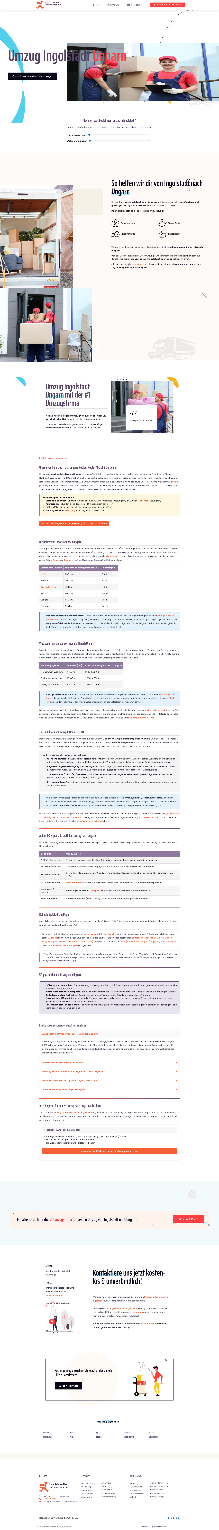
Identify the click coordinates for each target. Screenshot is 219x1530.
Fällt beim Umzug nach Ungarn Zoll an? (63, 1062)
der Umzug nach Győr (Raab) (99, 934)
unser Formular (146, 1323)
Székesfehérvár (49, 587)
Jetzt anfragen (188, 1218)
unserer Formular (143, 264)
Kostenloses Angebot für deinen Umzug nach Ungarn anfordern (74, 523)
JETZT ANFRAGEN (68, 1385)
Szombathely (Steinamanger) (61, 945)
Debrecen (144, 500)
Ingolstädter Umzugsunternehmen (50, 458)
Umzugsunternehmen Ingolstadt (49, 1526)
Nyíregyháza (112, 556)
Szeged (67, 560)
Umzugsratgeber (134, 5)
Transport (94, 890)
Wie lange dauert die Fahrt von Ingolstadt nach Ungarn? (72, 1071)
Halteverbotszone (75, 882)
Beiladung (70, 510)
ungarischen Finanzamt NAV (148, 817)
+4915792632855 (54, 1295)
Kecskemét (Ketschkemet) (79, 941)
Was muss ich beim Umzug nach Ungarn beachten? (69, 1080)
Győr (43, 574)
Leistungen (94, 5)
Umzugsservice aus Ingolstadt (121, 1308)
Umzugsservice (113, 5)
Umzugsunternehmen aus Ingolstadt (73, 1112)
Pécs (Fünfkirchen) (130, 941)
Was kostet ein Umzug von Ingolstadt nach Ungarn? (70, 1033)
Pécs (55, 560)
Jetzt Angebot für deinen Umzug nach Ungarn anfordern (109, 1151)
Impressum (154, 1526)
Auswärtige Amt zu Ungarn (90, 821)
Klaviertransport (156, 710)
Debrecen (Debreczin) (144, 937)
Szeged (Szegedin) (150, 941)
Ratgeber (145, 1526)
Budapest (53, 937)
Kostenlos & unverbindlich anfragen (32, 76)
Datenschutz (163, 1526)
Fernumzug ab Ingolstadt (141, 717)
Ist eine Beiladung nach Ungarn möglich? (64, 1089)
